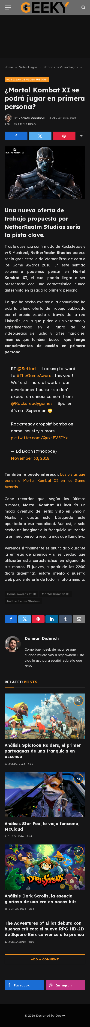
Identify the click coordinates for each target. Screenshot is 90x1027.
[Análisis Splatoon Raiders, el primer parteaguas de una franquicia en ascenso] (45, 716)
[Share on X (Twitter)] (40, 136)
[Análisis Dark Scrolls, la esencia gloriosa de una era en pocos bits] (45, 867)
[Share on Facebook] (16, 136)
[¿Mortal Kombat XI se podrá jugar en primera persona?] (45, 172)
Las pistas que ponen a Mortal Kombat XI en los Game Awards (45, 480)
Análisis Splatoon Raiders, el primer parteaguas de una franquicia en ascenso (43, 751)
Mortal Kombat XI (55, 594)
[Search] (83, 7)
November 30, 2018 (30, 458)
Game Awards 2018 (21, 594)
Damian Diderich (32, 117)
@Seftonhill (28, 368)
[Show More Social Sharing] (81, 136)
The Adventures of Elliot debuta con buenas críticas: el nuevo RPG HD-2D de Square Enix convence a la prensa (44, 929)
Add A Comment (45, 959)
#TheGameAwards (35, 375)
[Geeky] (45, 7)
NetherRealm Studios (23, 601)
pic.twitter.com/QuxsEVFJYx (39, 437)
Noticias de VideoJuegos (26, 79)
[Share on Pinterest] (64, 136)
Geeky (60, 1015)
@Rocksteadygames (32, 403)
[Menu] (8, 7)
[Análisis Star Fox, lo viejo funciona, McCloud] (45, 794)
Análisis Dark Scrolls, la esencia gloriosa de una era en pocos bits (41, 898)
